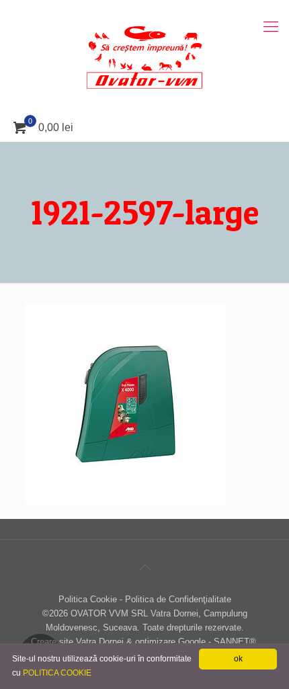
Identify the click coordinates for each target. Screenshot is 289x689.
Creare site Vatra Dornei (77, 642)
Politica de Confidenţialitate (178, 599)
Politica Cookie (87, 599)
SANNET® (235, 642)
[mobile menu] (270, 26)
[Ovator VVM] (144, 57)
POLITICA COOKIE (57, 673)
